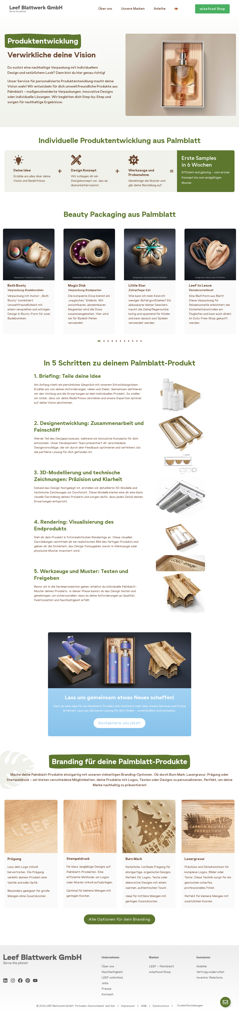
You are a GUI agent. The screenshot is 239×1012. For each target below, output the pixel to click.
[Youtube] (35, 980)
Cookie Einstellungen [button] (190, 1006)
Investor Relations (209, 977)
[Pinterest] (27, 980)
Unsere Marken (133, 8)
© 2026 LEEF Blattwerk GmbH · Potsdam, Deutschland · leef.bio (75, 1006)
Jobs (105, 983)
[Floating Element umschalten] (225, 1002)
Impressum (128, 1006)
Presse (106, 988)
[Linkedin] (5, 980)
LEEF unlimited (112, 977)
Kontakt (108, 994)
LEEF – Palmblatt (161, 966)
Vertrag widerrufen (210, 972)
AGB (144, 1006)
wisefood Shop (160, 972)
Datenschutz (161, 1006)
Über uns (105, 8)
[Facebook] (20, 980)
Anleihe (160, 8)
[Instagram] (12, 980)
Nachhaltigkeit (112, 972)
